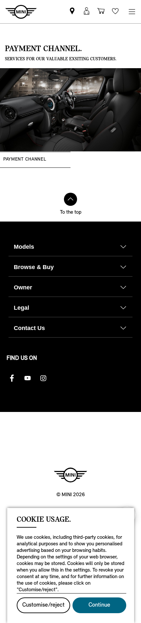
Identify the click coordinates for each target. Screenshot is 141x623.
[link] (72, 11)
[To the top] (70, 199)
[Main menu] (132, 11)
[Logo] (70, 475)
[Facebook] (12, 378)
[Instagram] (43, 378)
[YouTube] (27, 378)
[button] (86, 11)
